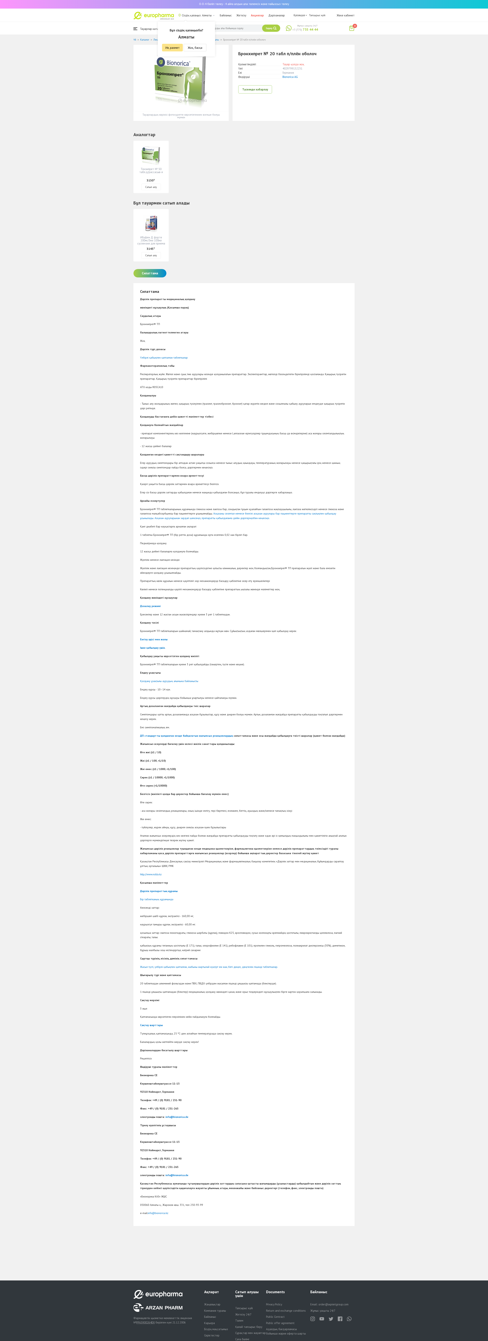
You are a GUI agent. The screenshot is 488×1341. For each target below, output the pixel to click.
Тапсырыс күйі (317, 15)
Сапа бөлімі (242, 1339)
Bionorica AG (290, 77)
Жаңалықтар (212, 1304)
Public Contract (275, 1317)
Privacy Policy (274, 1304)
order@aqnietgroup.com (333, 1304)
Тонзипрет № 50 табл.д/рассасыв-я (151, 170)
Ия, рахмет (172, 48)
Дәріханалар (276, 15)
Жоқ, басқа (195, 48)
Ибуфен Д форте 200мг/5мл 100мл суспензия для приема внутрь (151, 242)
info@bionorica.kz (158, 1213)
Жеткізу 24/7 (243, 1314)
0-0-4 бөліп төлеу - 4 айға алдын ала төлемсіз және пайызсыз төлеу (244, 4)
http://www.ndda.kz (151, 874)
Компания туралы (215, 1310)
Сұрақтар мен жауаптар (250, 1333)
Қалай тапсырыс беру (248, 1327)
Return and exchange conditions (286, 1310)
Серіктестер (211, 1335)
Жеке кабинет (346, 15)
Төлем (239, 1320)
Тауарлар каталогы (152, 29)
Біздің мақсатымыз (216, 1329)
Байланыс (226, 15)
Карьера (209, 1323)
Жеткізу (241, 15)
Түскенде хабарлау (255, 89)
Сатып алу (151, 187)
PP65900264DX (145, 1322)
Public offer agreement (280, 1323)
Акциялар (257, 15)
